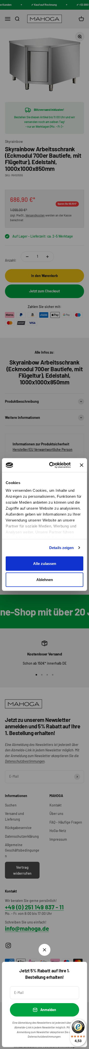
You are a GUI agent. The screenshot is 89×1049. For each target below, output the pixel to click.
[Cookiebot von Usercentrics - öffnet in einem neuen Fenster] (52, 465)
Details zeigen (61, 548)
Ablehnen (44, 580)
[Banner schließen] (81, 465)
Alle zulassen (44, 563)
